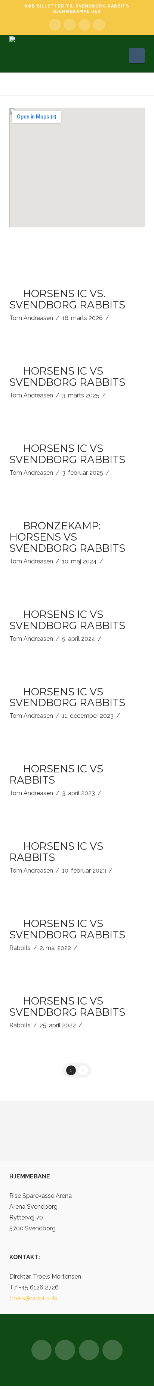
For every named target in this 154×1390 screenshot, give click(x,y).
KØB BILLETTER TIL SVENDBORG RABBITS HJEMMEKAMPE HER (77, 9)
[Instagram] (99, 25)
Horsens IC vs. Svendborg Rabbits (67, 299)
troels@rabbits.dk (33, 1298)
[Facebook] (55, 25)
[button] (137, 55)
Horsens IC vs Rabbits (56, 774)
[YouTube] (84, 25)
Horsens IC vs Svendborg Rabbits (67, 376)
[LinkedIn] (70, 25)
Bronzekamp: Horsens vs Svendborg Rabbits (67, 537)
